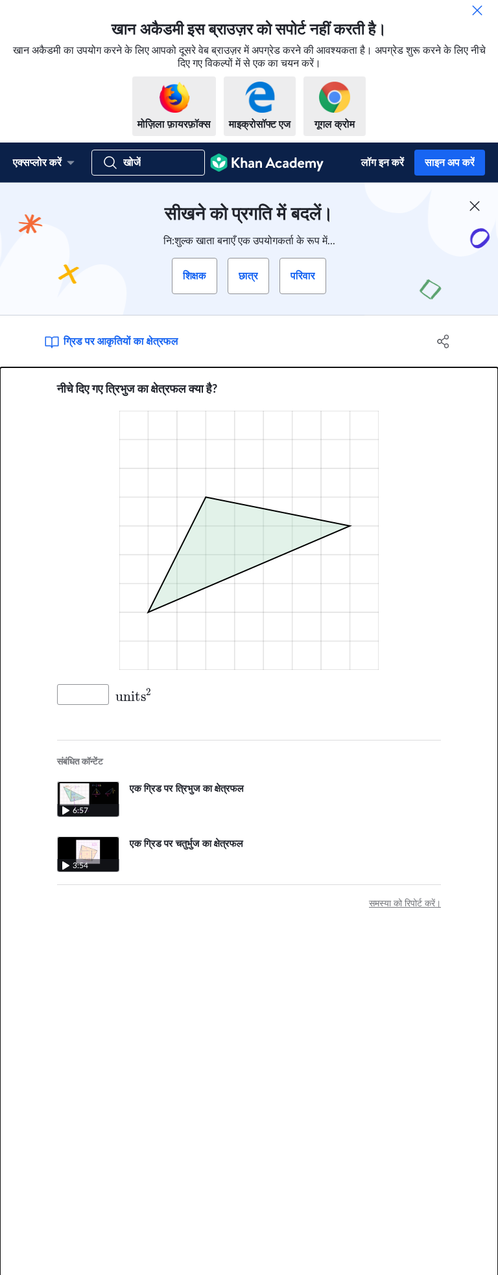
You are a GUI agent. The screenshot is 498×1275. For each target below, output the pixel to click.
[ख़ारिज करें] (477, 10)
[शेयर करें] (443, 341)
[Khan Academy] (267, 162)
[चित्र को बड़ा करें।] (249, 540)
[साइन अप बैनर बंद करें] (475, 206)
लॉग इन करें (382, 162)
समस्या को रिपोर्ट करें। (405, 903)
